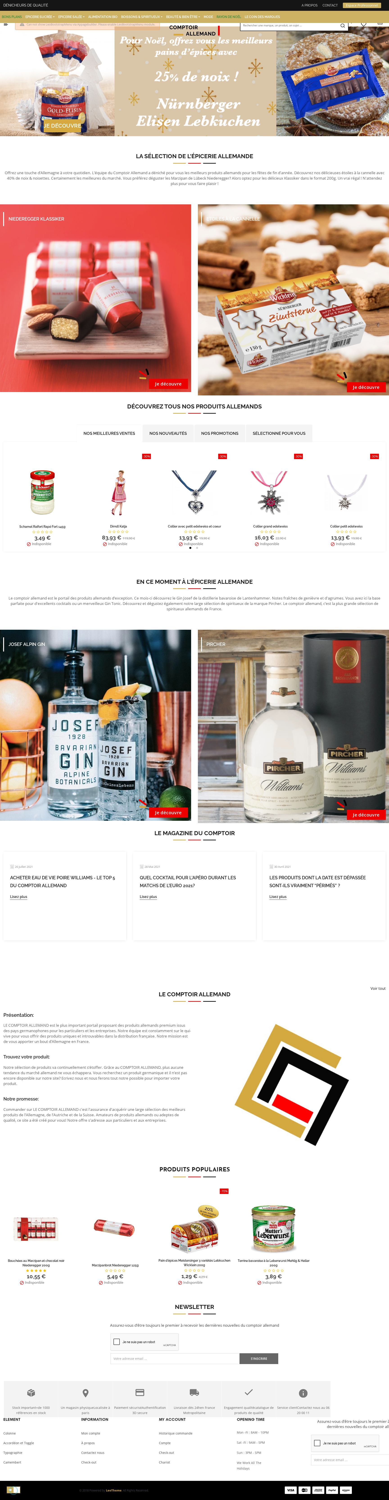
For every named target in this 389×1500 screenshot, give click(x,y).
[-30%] (42, 492)
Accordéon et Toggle (18, 1443)
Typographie (12, 1452)
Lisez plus (18, 897)
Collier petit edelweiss (194, 526)
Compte (165, 1443)
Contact (330, 5)
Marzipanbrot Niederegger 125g (115, 1265)
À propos (88, 1443)
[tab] (109, 433)
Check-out (88, 1462)
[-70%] (194, 1229)
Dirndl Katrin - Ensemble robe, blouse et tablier (271, 526)
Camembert (12, 1462)
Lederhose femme (346, 526)
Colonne (9, 1433)
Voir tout (378, 988)
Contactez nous (92, 1452)
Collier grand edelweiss (118, 526)
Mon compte (90, 1433)
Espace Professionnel (362, 5)
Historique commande (175, 1433)
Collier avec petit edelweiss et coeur (42, 526)
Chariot (164, 1462)
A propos (310, 5)
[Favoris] (363, 24)
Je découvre (168, 384)
